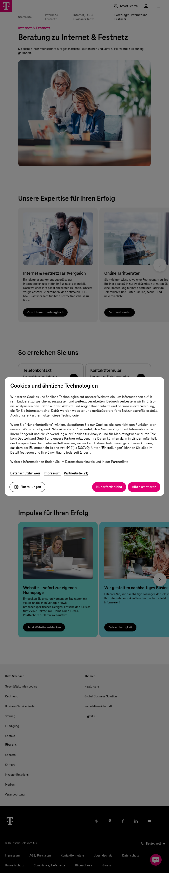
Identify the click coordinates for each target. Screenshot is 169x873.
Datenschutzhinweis (25, 473)
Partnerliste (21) (76, 473)
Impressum (52, 473)
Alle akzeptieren (144, 487)
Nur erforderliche (109, 487)
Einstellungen (30, 487)
